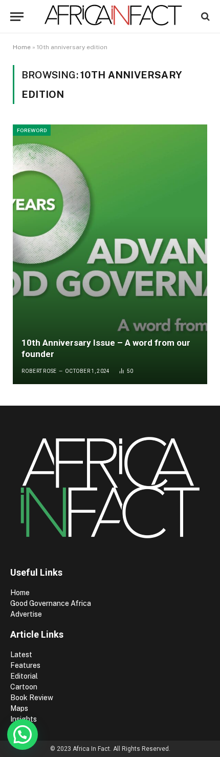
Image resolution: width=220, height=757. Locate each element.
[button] (22, 734)
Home (22, 47)
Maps (19, 708)
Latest (21, 654)
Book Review (31, 697)
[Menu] (17, 16)
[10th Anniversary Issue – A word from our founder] (110, 254)
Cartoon (24, 687)
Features (25, 665)
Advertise (26, 614)
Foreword (32, 130)
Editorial (24, 676)
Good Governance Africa (50, 603)
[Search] (204, 16)
